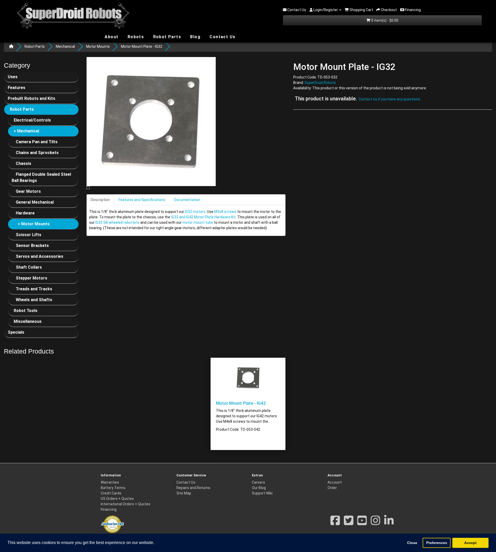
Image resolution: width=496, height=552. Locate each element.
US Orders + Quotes (117, 499)
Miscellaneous (28, 321)
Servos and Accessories (39, 256)
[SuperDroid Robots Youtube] (362, 523)
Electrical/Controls (32, 120)
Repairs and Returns (193, 488)
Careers (258, 482)
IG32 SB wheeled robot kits (117, 222)
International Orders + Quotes (125, 504)
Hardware (25, 213)
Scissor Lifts (28, 234)
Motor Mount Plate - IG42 (241, 403)
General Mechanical (35, 202)
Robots (135, 36)
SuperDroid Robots (320, 83)
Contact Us (221, 36)
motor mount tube (197, 222)
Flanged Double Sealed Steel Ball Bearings (41, 177)
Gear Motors (28, 191)
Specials (16, 332)
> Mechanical (26, 131)
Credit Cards (111, 493)
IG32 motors (195, 212)
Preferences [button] (436, 543)
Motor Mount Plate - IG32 (141, 46)
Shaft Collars (29, 267)
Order (332, 488)
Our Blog (259, 488)
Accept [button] (470, 543)
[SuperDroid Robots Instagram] (375, 523)
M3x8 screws (225, 212)
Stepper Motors (31, 278)
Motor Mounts (98, 46)
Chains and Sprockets (37, 152)
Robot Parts (166, 36)
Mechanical (65, 46)
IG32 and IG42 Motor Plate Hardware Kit (203, 217)
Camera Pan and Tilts (37, 141)
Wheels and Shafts (34, 299)
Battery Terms (113, 488)
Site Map (183, 493)
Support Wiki (262, 493)
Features (16, 87)
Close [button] (412, 543)
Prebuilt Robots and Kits (31, 98)
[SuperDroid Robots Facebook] (335, 523)
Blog (194, 36)
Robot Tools (25, 310)
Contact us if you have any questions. (390, 99)
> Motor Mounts (34, 223)
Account (335, 482)
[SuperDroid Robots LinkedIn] (389, 523)
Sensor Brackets (32, 245)
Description (100, 200)
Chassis (23, 163)
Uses (13, 76)
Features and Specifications (142, 200)
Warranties (110, 482)
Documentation (187, 200)
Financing (109, 509)
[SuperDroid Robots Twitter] (348, 523)
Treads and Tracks (34, 288)
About (110, 36)
